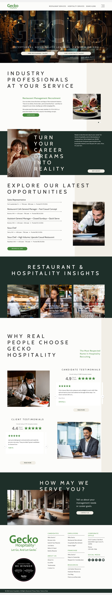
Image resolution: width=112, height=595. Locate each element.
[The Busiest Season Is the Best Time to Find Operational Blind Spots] (23, 302)
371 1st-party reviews (31, 424)
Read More (62, 398)
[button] (17, 248)
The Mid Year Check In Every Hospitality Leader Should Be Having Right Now (56, 308)
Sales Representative (16, 199)
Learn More (31, 116)
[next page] (46, 446)
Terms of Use (44, 591)
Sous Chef (11, 228)
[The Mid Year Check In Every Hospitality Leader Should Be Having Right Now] (56, 302)
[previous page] (55, 396)
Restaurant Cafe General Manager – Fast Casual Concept (32, 209)
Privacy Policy (36, 591)
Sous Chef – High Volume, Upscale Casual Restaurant (30, 237)
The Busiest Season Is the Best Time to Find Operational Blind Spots (23, 308)
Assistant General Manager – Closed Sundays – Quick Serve (33, 218)
